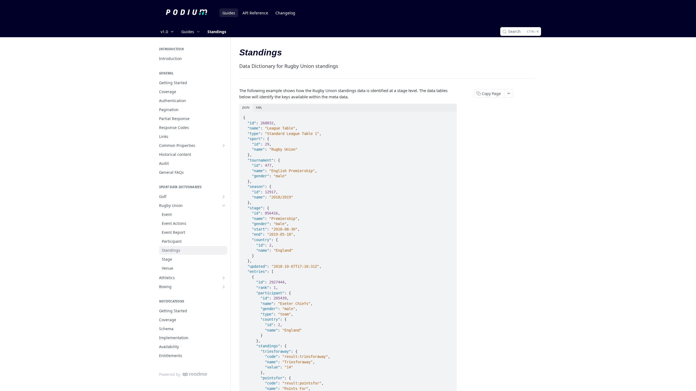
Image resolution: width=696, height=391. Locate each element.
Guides (228, 12)
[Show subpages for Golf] (224, 196)
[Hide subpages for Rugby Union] (224, 205)
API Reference (255, 12)
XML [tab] (259, 107)
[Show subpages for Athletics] (224, 278)
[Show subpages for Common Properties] (224, 145)
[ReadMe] (195, 374)
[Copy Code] (450, 116)
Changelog (285, 12)
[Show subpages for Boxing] (224, 287)
